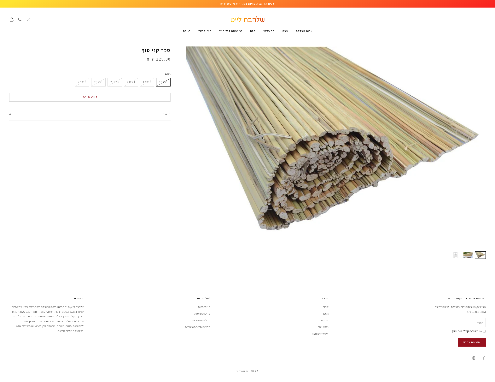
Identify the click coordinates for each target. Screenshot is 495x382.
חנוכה (187, 31)
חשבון (326, 313)
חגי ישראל (205, 31)
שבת (285, 31)
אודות (326, 307)
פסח (253, 31)
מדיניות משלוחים (201, 320)
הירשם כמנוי (471, 342)
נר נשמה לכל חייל (230, 31)
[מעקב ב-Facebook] (484, 358)
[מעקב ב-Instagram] (474, 358)
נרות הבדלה (304, 31)
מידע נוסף (323, 327)
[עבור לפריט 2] (468, 255)
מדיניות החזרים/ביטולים (197, 327)
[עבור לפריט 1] (480, 255)
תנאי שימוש (204, 307)
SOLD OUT (90, 97)
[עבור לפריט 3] (455, 255)
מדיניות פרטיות (202, 313)
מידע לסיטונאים (320, 334)
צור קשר (324, 320)
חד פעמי (269, 31)
